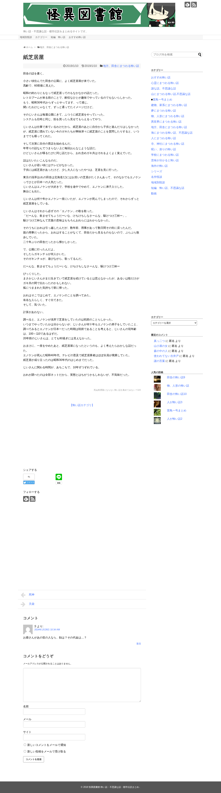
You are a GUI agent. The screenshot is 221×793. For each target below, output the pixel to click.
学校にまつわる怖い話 (165, 154)
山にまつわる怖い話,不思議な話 (170, 94)
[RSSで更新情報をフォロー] (194, 4)
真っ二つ (159, 340)
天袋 (31, 603)
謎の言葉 (159, 360)
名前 (26, 706)
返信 (138, 643)
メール (27, 719)
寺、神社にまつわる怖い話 (167, 143)
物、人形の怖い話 (178, 385)
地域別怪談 (26, 37)
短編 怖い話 (58, 37)
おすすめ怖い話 (77, 37)
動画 (154, 193)
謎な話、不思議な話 (163, 88)
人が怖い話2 (174, 418)
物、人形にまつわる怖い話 (167, 116)
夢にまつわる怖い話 (163, 110)
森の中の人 (161, 350)
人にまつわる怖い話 (163, 138)
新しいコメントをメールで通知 (46, 744)
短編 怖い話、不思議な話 (167, 187)
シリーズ (156, 171)
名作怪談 (156, 176)
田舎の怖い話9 (176, 377)
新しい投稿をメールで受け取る (46, 751)
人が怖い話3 (174, 402)
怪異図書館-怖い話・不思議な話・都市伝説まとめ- (114, 787)
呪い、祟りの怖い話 (163, 149)
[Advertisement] (52, 437)
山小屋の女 (161, 345)
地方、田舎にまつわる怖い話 (121, 65)
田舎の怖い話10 (177, 393)
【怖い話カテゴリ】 (82, 405)
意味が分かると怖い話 (165, 160)
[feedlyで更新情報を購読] (187, 4)
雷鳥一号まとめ (162, 99)
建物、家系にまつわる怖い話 (169, 105)
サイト (27, 731)
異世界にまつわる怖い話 (166, 121)
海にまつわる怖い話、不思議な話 (172, 132)
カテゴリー (41, 37)
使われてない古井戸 (166, 355)
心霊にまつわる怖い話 (165, 82)
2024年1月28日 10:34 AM (47, 629)
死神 (31, 594)
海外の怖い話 (159, 165)
